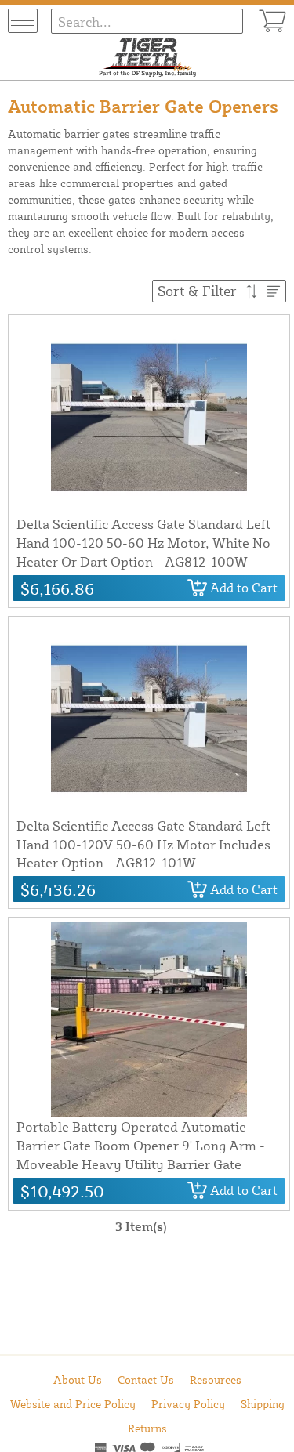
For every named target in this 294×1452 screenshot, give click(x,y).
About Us (77, 1379)
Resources (215, 1379)
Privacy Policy (188, 1403)
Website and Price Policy (73, 1403)
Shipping (263, 1403)
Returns (147, 1428)
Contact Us (146, 1379)
